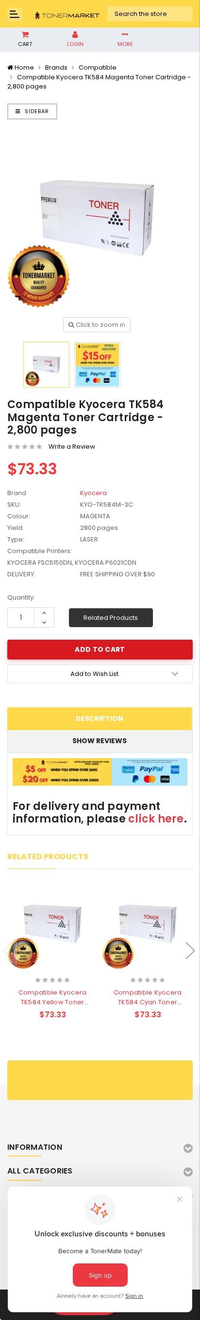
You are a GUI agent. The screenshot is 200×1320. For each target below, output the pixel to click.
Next (190, 950)
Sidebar (36, 111)
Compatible (98, 67)
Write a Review (72, 446)
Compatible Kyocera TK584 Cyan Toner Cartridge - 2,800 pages (147, 1002)
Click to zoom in (99, 324)
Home (24, 67)
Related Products (110, 617)
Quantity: (21, 597)
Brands (56, 67)
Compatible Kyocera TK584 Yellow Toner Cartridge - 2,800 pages (52, 1002)
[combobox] (150, 14)
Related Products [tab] (47, 856)
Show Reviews (99, 741)
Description (99, 718)
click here (156, 818)
